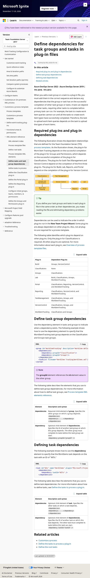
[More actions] (86, 37)
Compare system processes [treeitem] (17, 84)
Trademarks (19, 576)
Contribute (44, 573)
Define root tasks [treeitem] (15, 150)
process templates (42, 147)
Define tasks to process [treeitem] (17, 168)
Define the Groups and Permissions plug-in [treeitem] (17, 202)
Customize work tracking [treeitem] (16, 63)
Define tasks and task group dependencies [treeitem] (17, 162)
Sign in (84, 20)
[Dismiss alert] (85, 5)
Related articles (42, 81)
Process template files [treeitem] (17, 145)
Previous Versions (49, 37)
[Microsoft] (4, 20)
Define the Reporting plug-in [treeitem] (16, 185)
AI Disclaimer (7, 573)
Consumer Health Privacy (71, 573)
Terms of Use (7, 576)
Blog (33, 573)
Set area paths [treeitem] (12, 75)
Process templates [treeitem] (14, 111)
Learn (37, 37)
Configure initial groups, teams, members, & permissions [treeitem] (18, 194)
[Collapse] (29, 35)
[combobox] (16, 40)
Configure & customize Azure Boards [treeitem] (15, 89)
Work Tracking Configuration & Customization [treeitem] (17, 52)
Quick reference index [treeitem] (15, 67)
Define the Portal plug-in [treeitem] (18, 179)
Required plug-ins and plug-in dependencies (54, 71)
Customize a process (48, 540)
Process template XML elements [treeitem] (17, 155)
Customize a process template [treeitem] (15, 116)
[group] (61, 355)
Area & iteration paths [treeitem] (15, 71)
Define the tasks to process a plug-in (68, 487)
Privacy (54, 573)
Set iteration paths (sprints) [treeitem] (17, 80)
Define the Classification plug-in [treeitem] (17, 173)
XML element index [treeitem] (15, 141)
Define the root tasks (48, 547)
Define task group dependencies (49, 75)
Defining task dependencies (47, 78)
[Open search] (78, 20)
